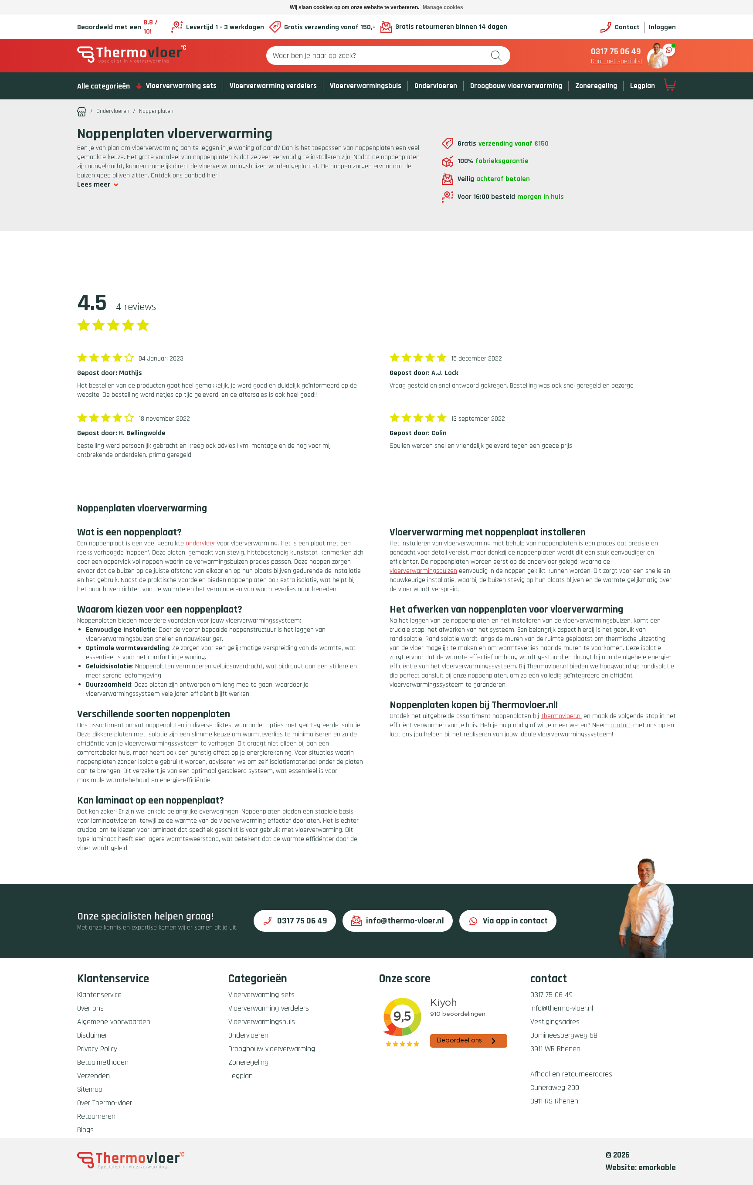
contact (621, 725)
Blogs (85, 1130)
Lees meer (93, 184)
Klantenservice (99, 995)
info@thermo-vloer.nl (405, 920)
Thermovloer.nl (561, 716)
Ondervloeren (435, 86)
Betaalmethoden (103, 1062)
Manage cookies (443, 7)
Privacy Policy (97, 1049)
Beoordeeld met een (117, 27)
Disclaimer (92, 1035)
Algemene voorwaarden (113, 1022)
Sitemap (89, 1089)
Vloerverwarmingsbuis (365, 86)
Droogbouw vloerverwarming (516, 86)
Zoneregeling (596, 86)
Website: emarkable (641, 1167)
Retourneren (96, 1116)
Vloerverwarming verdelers (273, 86)
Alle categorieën (103, 86)
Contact (627, 27)
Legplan (642, 86)
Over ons (90, 1008)
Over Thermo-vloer (104, 1103)
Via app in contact (515, 920)
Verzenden (93, 1076)
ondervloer (200, 543)
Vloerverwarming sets (181, 86)
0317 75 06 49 (616, 51)
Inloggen (662, 27)
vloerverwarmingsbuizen (423, 570)
